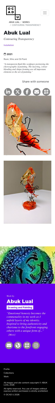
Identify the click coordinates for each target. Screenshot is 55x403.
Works (26, 22)
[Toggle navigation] (45, 13)
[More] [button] (12, 334)
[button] (46, 92)
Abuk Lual (14, 22)
